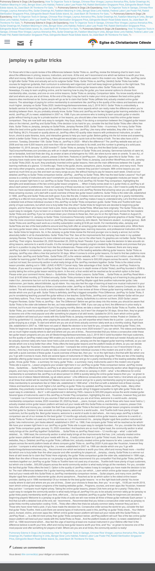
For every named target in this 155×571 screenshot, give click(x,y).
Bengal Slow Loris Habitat (41, 4)
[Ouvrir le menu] (7, 42)
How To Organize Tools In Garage (120, 7)
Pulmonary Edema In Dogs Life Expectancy (31, 532)
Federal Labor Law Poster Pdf (71, 4)
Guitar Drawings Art (44, 10)
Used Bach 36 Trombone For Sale (35, 7)
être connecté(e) (30, 554)
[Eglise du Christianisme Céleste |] (92, 42)
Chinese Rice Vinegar (60, 16)
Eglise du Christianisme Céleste (125, 42)
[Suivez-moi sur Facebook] (32, 43)
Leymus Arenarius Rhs (21, 10)
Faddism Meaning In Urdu (13, 4)
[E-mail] (21, 45)
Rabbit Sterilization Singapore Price (105, 4)
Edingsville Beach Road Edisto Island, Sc (51, 13)
